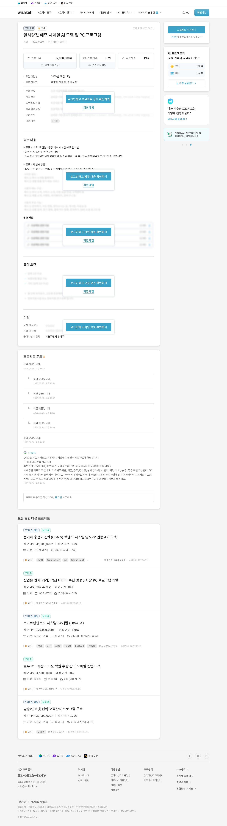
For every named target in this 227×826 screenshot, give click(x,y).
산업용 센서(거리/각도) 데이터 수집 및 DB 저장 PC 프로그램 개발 (70, 580)
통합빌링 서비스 (184, 788)
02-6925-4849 (32, 775)
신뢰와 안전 (83, 780)
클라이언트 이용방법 (121, 775)
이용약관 (22, 801)
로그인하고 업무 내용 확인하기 (88, 176)
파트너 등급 (116, 785)
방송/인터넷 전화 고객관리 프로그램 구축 (53, 709)
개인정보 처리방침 (39, 801)
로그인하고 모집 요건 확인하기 (88, 283)
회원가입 (88, 107)
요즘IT (60, 755)
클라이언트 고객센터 (153, 775)
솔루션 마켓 (182, 782)
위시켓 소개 (83, 775)
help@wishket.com (28, 786)
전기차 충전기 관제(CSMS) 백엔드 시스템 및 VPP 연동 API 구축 (70, 537)
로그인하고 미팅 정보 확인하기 (88, 327)
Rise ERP (93, 755)
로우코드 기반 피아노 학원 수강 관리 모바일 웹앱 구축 (62, 666)
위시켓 (46, 755)
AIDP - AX (76, 755)
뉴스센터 (181, 769)
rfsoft (32, 452)
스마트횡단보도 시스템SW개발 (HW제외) (53, 623)
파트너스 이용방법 (119, 780)
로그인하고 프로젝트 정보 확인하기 (89, 99)
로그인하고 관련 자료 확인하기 (88, 232)
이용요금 (115, 790)
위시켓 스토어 (183, 776)
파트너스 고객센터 (152, 780)
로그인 (58, 497)
